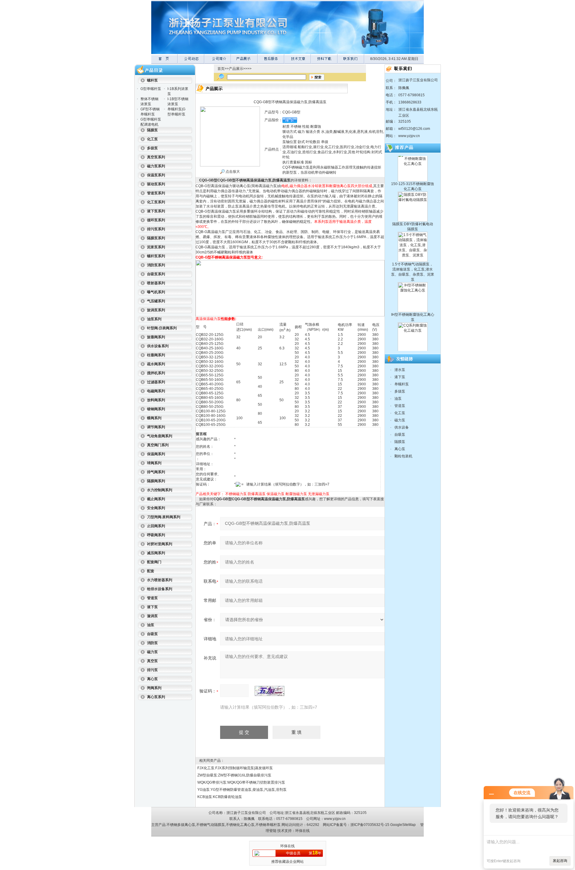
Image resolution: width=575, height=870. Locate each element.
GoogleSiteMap (403, 825)
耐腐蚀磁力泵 (296, 494)
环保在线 (302, 831)
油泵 (398, 398)
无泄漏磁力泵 (318, 494)
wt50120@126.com (414, 129)
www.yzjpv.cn (409, 136)
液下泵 (399, 377)
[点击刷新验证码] (270, 691)
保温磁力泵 (276, 494)
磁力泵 (399, 420)
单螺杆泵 (401, 384)
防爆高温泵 (257, 494)
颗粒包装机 (403, 456)
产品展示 (236, 69)
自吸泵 (399, 434)
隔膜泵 (399, 442)
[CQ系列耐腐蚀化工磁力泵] (413, 309)
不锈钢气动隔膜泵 (210, 825)
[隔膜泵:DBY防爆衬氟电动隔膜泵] (413, 178)
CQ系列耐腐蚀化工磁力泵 (412, 340)
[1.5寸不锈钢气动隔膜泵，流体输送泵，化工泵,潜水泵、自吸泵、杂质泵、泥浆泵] (413, 218)
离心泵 (399, 449)
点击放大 (232, 171)
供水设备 (401, 427)
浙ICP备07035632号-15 (369, 825)
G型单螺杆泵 (150, 89)
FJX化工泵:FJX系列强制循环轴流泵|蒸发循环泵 (235, 768)
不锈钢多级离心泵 (181, 825)
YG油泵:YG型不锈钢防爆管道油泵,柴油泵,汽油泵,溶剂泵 (242, 790)
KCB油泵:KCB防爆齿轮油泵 (219, 797)
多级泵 (399, 391)
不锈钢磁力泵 (236, 494)
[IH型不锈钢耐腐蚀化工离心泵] (413, 269)
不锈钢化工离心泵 (240, 825)
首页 (221, 69)
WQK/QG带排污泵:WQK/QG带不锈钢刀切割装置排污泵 (241, 782)
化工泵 (399, 413)
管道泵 (399, 406)
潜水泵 (399, 370)
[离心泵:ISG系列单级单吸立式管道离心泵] (413, 346)
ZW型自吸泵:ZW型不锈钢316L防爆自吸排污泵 (234, 775)
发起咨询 (560, 861)
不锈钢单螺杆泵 (268, 825)
